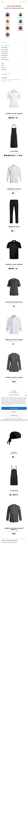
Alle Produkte (4, 47)
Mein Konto (20, 2)
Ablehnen (14, 411)
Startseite (4, 79)
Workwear (8, 37)
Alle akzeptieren (14, 408)
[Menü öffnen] (2, 2)
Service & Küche (20, 17)
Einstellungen (14, 415)
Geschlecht (3, 69)
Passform (3, 67)
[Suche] (26, 43)
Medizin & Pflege (20, 30)
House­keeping (7, 24)
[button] (26, 395)
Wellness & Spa (20, 24)
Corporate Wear (7, 17)
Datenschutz (8, 418)
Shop (8, 79)
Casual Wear (7, 30)
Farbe (2, 65)
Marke (2, 63)
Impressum (19, 418)
